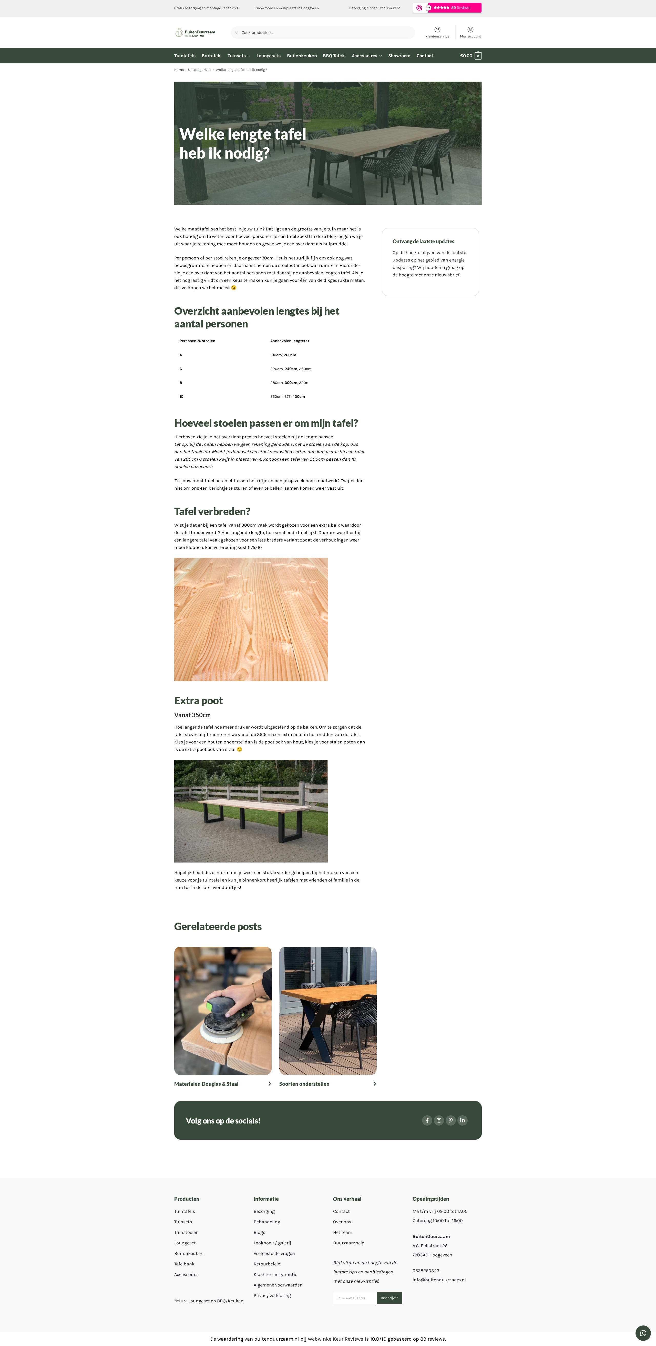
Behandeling (267, 1222)
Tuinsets (183, 1222)
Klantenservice (437, 36)
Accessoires (186, 1274)
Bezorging (264, 1211)
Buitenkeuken (188, 1253)
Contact (341, 1211)
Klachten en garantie (275, 1274)
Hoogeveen (310, 8)
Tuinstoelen (186, 1232)
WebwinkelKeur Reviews (335, 1339)
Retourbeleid (267, 1264)
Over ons (342, 1222)
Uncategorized (199, 69)
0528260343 (426, 1270)
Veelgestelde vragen (274, 1253)
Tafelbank (184, 1264)
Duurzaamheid (349, 1243)
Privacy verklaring (272, 1296)
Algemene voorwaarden (278, 1285)
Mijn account (470, 36)
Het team (342, 1232)
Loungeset (185, 1243)
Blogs (259, 1232)
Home (179, 69)
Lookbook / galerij (272, 1243)
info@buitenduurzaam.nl (439, 1280)
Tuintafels (184, 1211)
